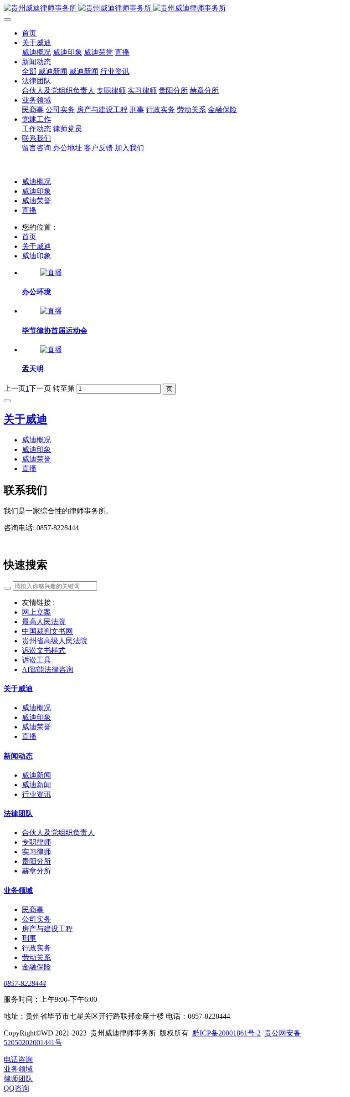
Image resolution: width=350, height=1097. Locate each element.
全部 (29, 71)
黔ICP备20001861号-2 (226, 1033)
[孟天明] (51, 350)
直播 (29, 210)
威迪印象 (36, 191)
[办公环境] (51, 273)
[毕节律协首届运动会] (51, 311)
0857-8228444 (25, 983)
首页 (29, 237)
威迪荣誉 (36, 201)
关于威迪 (36, 246)
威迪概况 (36, 181)
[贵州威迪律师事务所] (175, 8)
